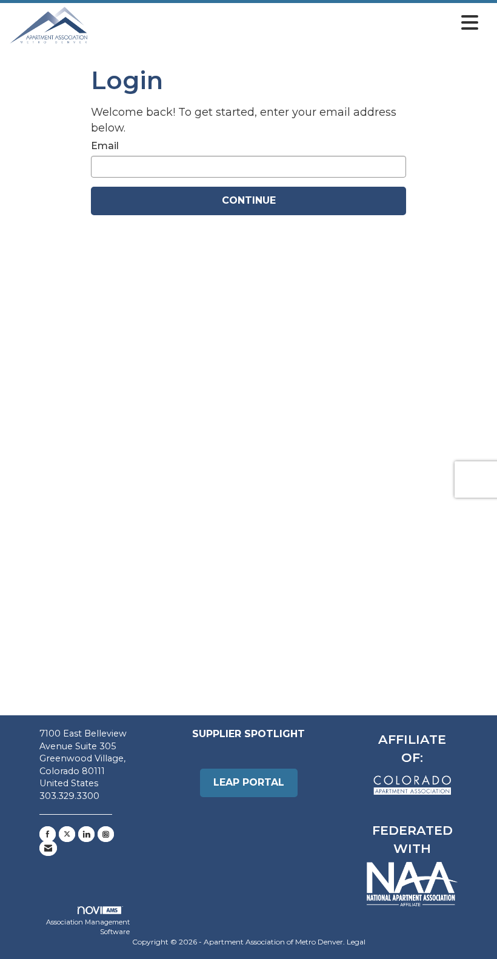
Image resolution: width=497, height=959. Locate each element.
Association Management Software (88, 927)
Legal (356, 941)
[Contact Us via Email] (48, 848)
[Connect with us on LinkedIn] (86, 834)
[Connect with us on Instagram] (106, 834)
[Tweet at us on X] (67, 834)
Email (105, 146)
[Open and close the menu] (286, 23)
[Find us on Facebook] (47, 834)
